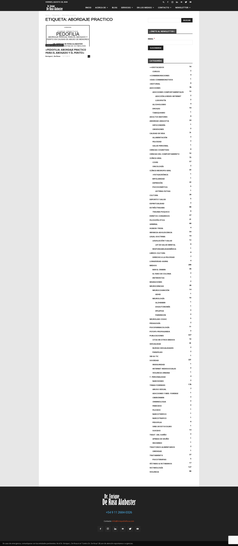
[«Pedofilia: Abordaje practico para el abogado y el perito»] (67, 36)
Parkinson (160, 315)
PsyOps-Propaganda (160, 331)
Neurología (158, 298)
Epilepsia (159, 311)
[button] (164, 2)
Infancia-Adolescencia (161, 232)
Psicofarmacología (159, 327)
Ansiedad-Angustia (159, 121)
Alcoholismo (159, 104)
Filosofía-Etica (157, 220)
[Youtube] (190, 2)
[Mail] (181, 2)
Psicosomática (159, 187)
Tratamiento (156, 455)
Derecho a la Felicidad (163, 257)
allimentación (159, 137)
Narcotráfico (159, 414)
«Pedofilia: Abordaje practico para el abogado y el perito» (65, 51)
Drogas (156, 108)
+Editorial (155, 84)
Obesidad (157, 451)
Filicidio (156, 410)
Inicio (88, 7)
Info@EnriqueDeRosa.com (123, 521)
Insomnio (157, 443)
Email (151, 39)
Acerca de (100, 7)
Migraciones (156, 282)
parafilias (157, 352)
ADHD (158, 294)
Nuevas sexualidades (163, 348)
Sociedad (154, 360)
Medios (153, 265)
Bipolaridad (158, 179)
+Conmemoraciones (159, 75)
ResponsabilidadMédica (164, 249)
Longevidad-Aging (159, 261)
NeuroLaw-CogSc (158, 319)
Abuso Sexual (159, 389)
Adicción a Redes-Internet (168, 96)
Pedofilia (157, 422)
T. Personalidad (158, 377)
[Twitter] (186, 2)
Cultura (154, 195)
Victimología (156, 467)
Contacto (163, 7)
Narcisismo (158, 381)
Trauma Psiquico (161, 212)
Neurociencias (157, 286)
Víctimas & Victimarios (161, 463)
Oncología (158, 166)
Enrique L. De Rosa (52, 56)
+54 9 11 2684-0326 (119, 512)
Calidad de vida (157, 133)
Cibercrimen (158, 397)
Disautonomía (162, 306)
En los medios (144, 7)
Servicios (126, 7)
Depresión (157, 183)
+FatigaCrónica (160, 174)
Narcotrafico (159, 418)
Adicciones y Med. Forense (165, 393)
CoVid (155, 162)
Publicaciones (157, 335)
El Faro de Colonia (161, 273)
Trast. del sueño (158, 434)
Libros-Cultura (157, 253)
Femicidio (157, 406)
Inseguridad (158, 364)
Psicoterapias (159, 459)
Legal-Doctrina (157, 236)
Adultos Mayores (158, 117)
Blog (114, 7)
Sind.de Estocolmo (162, 426)
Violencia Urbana (161, 373)
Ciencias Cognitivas (159, 150)
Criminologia (159, 401)
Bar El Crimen (159, 269)
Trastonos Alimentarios (162, 447)
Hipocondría (158, 125)
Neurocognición (160, 290)
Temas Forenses (157, 385)
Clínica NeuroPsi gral (160, 170)
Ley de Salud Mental (165, 245)
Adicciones (155, 88)
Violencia (154, 472)
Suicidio (156, 430)
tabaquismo (158, 112)
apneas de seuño (160, 439)
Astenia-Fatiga (162, 191)
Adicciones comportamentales (168, 92)
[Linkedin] (177, 2)
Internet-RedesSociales (164, 368)
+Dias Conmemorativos (161, 79)
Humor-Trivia (156, 228)
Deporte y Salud (158, 199)
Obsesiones (158, 129)
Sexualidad (155, 344)
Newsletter (181, 7)
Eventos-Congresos (54, 45)
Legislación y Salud (162, 240)
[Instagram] (172, 2)
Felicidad (157, 141)
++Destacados (157, 67)
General (154, 224)
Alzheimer (160, 302)
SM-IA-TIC (154, 356)
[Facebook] (168, 2)
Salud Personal (160, 145)
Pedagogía (155, 323)
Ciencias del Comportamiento (164, 154)
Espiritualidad (157, 203)
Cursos (156, 71)
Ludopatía (160, 100)
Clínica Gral (156, 158)
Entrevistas (158, 278)
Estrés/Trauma (157, 207)
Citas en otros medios (163, 339)
